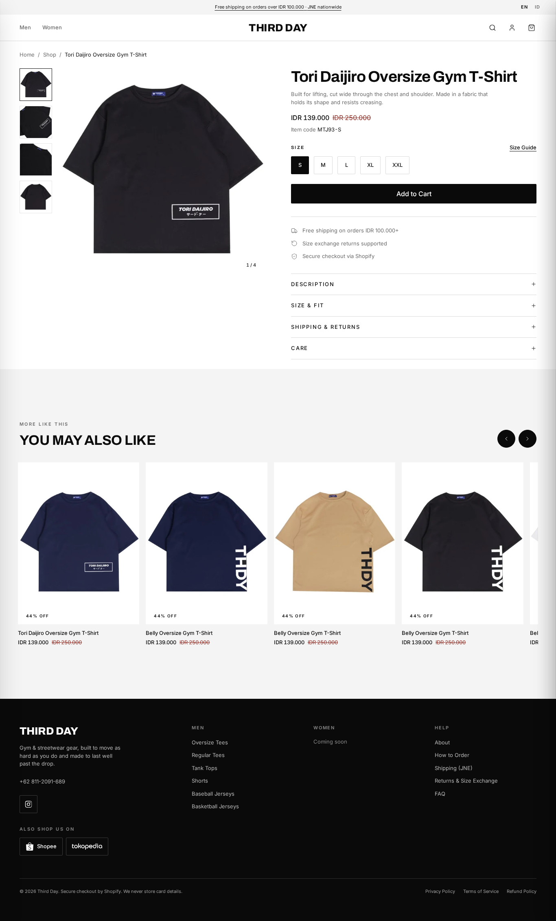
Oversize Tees (210, 742)
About (442, 742)
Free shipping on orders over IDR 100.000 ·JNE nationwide (278, 7)
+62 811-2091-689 (42, 781)
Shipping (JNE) (454, 768)
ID (538, 7)
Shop (49, 54)
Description (313, 284)
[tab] (36, 84)
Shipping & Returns (325, 327)
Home (27, 54)
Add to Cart (413, 194)
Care (299, 348)
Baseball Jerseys (213, 793)
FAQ (440, 793)
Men (25, 27)
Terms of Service (481, 891)
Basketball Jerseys (215, 806)
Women (52, 27)
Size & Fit (307, 305)
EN (524, 7)
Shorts (200, 780)
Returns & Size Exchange (466, 780)
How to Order (452, 755)
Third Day (278, 27)
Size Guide (523, 147)
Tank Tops (204, 768)
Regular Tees (208, 755)
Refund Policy (521, 891)
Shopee (47, 846)
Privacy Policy (440, 891)
